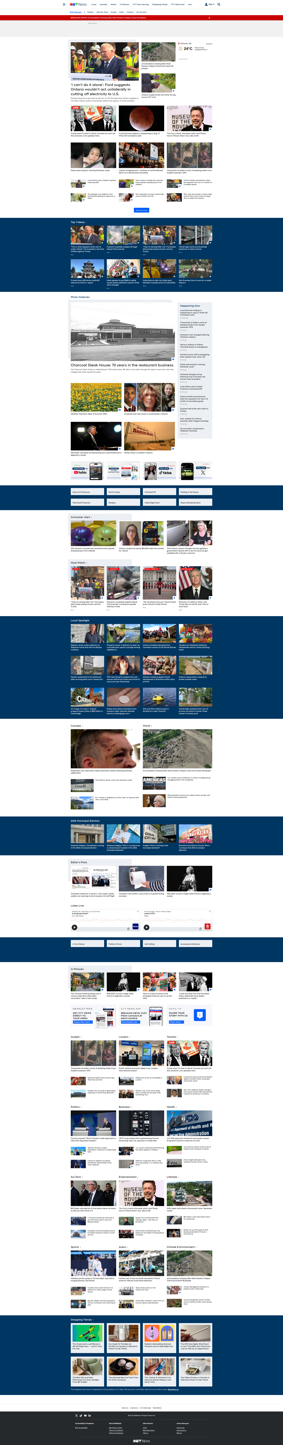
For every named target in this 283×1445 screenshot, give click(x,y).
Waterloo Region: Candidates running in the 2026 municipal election (87, 846)
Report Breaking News (191, 503)
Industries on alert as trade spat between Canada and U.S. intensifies (159, 281)
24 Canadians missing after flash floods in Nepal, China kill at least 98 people (157, 66)
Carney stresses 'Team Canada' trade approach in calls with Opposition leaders (93, 1139)
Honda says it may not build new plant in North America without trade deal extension (139, 1279)
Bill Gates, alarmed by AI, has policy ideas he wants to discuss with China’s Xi (93, 1209)
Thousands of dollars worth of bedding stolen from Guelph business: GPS (93, 1069)
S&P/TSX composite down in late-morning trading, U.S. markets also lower (149, 1163)
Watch (113, 4)
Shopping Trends (159, 4)
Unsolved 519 (150, 492)
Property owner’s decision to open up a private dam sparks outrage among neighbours (123, 647)
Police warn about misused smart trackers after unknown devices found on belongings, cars (121, 711)
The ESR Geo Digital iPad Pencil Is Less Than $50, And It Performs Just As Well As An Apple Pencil (195, 1346)
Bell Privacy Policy (115, 1428)
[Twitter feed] (76, 1415)
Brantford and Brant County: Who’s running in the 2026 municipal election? (194, 847)
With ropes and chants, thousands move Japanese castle (189, 1209)
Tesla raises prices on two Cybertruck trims (146, 1289)
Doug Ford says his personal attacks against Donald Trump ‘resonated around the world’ (198, 1079)
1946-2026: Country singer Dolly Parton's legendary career (189, 895)
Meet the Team (102, 12)
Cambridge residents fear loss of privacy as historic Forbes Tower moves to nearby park (193, 711)
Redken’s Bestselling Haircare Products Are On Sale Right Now (159, 1345)
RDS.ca (179, 1433)
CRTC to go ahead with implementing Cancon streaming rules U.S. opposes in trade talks (139, 1139)
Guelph (113, 12)
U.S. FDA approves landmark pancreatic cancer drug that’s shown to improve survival (188, 1139)
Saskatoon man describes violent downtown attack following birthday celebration (101, 772)
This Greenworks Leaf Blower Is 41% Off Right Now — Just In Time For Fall (87, 1346)
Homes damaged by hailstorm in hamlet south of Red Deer (196, 1288)
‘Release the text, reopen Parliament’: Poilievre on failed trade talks (102, 1150)
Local (93, 4)
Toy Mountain (141, 12)
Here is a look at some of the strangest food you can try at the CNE (157, 996)
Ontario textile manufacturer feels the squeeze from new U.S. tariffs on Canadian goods (198, 182)
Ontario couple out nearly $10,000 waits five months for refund (141, 549)
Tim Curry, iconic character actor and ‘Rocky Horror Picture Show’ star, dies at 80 (186, 134)
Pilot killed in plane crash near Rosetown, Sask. (114, 780)
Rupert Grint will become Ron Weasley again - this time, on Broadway (147, 1220)
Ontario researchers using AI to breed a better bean (193, 678)
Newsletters (157, 1408)
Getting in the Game (189, 492)
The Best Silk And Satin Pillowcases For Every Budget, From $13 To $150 (86, 1380)
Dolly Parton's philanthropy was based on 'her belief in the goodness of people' (150, 1233)
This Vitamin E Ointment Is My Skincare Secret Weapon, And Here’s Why (158, 1380)
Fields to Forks (115, 944)
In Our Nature (79, 944)
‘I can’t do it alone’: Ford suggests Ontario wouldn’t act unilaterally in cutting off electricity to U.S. (101, 89)
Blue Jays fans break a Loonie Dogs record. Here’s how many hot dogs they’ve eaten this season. (198, 196)
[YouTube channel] (85, 1415)
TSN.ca (145, 1433)
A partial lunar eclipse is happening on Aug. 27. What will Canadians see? (139, 134)
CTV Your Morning (141, 4)
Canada (103, 4)
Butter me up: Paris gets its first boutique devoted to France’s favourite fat (196, 1232)
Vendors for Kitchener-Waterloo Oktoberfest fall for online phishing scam (194, 647)
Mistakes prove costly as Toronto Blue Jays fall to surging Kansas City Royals (92, 1279)
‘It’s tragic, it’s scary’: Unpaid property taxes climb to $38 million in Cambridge (87, 711)
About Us (125, 1408)
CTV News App (145, 1408)
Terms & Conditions (116, 1430)
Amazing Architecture (190, 944)
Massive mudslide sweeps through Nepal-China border (122, 248)
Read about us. (173, 1389)
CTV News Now (178, 4)
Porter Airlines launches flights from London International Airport (138, 1069)
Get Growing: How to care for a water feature (195, 281)
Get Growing (114, 492)
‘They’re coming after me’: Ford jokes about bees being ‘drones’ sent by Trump (159, 249)
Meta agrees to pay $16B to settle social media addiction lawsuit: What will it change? (123, 282)
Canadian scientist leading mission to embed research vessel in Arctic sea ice (101, 1233)
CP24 (145, 1428)
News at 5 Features (81, 492)
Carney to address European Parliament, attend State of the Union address (100, 1163)
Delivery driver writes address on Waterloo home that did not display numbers (86, 647)
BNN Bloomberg (149, 1430)
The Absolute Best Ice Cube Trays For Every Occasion (123, 1379)
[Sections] (64, 4)
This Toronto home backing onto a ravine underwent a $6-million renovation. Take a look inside (86, 996)
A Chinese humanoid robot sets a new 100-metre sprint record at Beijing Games (101, 1220)
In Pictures (124, 4)
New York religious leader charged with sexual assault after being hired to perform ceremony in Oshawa (198, 1092)
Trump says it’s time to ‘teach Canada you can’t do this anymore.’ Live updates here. (93, 134)
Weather (90, 12)
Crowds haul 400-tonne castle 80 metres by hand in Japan (85, 281)
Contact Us (134, 1408)
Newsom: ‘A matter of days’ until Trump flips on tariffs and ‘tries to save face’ (193, 604)
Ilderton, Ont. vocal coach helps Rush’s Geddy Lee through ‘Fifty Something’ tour (148, 1093)
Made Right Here (152, 503)
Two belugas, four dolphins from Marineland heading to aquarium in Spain (101, 196)
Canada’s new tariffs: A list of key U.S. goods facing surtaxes (141, 895)
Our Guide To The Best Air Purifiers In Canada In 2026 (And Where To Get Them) (123, 1346)
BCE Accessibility (81, 1428)
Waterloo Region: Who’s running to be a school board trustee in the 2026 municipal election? (123, 847)
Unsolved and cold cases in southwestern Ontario (146, 414)
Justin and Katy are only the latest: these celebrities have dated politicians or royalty (194, 996)
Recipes (112, 503)
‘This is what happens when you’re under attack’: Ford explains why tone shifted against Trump (87, 249)
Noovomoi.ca (181, 1430)
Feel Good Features (81, 503)
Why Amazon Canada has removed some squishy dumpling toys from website (149, 182)
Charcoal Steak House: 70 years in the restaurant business (122, 365)
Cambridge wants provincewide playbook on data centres (193, 248)
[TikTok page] (81, 1415)
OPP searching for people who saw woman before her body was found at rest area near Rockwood (123, 679)
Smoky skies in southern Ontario (138, 453)
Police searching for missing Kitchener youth (90, 170)
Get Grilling (149, 944)
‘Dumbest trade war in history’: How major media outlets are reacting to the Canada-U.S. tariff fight (93, 895)
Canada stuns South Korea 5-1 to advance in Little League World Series (100, 1290)
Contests (130, 12)
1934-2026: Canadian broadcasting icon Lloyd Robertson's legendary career (96, 454)
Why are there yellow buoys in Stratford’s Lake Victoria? (156, 710)
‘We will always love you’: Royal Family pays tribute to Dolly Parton (159, 603)
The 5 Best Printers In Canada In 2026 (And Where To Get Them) (195, 1379)
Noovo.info (181, 1428)
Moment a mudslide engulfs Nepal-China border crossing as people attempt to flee (122, 604)
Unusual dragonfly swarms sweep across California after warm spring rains (197, 1302)
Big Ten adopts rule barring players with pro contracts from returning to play (102, 1303)
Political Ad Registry (116, 1433)
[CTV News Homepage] (78, 4)
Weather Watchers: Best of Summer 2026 (89, 414)
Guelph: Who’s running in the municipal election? (155, 846)
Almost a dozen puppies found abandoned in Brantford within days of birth (159, 679)
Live (190, 4)
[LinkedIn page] (89, 1415)
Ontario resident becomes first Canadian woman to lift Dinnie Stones (159, 646)
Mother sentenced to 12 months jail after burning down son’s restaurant (87, 678)
